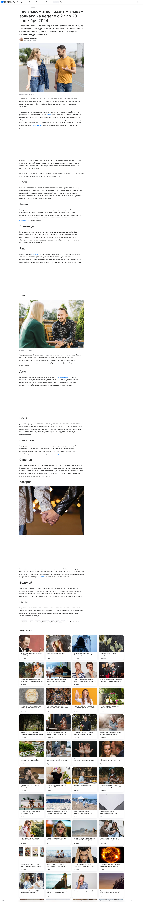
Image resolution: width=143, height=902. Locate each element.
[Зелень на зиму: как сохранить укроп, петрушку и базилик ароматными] (31, 753)
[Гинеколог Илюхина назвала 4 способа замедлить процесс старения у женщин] (84, 779)
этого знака (35, 254)
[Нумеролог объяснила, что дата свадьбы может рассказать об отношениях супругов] (111, 753)
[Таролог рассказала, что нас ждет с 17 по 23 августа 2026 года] (31, 859)
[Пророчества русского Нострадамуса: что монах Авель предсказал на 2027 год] (84, 647)
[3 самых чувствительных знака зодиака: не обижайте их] (111, 726)
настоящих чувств (55, 454)
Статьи (33, 7)
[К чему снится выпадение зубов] (84, 885)
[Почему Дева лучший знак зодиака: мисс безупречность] (111, 832)
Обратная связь (104, 900)
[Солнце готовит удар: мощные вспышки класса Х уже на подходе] (111, 859)
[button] (51, 67)
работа (49, 114)
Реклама (15, 900)
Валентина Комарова (30, 38)
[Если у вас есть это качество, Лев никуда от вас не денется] (31, 779)
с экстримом (37, 125)
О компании (9, 900)
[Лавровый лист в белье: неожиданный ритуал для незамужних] (111, 647)
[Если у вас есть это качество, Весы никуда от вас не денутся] (58, 859)
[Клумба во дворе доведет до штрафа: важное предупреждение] (111, 700)
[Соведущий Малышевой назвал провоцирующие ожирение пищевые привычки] (31, 700)
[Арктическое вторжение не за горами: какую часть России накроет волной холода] (58, 806)
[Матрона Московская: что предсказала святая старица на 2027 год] (58, 700)
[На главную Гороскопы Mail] (9, 2)
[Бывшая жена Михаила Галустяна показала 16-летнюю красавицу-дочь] (111, 674)
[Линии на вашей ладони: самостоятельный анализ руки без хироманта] (84, 753)
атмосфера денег (63, 377)
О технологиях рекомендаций (116, 900)
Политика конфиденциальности (132, 900)
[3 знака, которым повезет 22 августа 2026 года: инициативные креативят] (31, 806)
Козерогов (41, 577)
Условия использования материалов (90, 900)
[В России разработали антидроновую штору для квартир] (111, 806)
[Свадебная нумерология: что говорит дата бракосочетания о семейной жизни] (31, 674)
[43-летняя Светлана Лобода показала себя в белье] (58, 832)
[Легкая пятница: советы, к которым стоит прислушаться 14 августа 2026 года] (84, 806)
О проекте (77, 900)
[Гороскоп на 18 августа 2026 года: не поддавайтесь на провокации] (31, 885)
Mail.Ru (3, 900)
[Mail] (2, 2)
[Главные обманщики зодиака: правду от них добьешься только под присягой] (84, 674)
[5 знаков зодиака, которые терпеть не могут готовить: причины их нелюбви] (58, 647)
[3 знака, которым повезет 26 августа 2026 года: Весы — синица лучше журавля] (58, 726)
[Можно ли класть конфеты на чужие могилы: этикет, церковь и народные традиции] (31, 726)
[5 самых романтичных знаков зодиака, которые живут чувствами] (84, 726)
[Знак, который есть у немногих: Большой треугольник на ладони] (84, 700)
